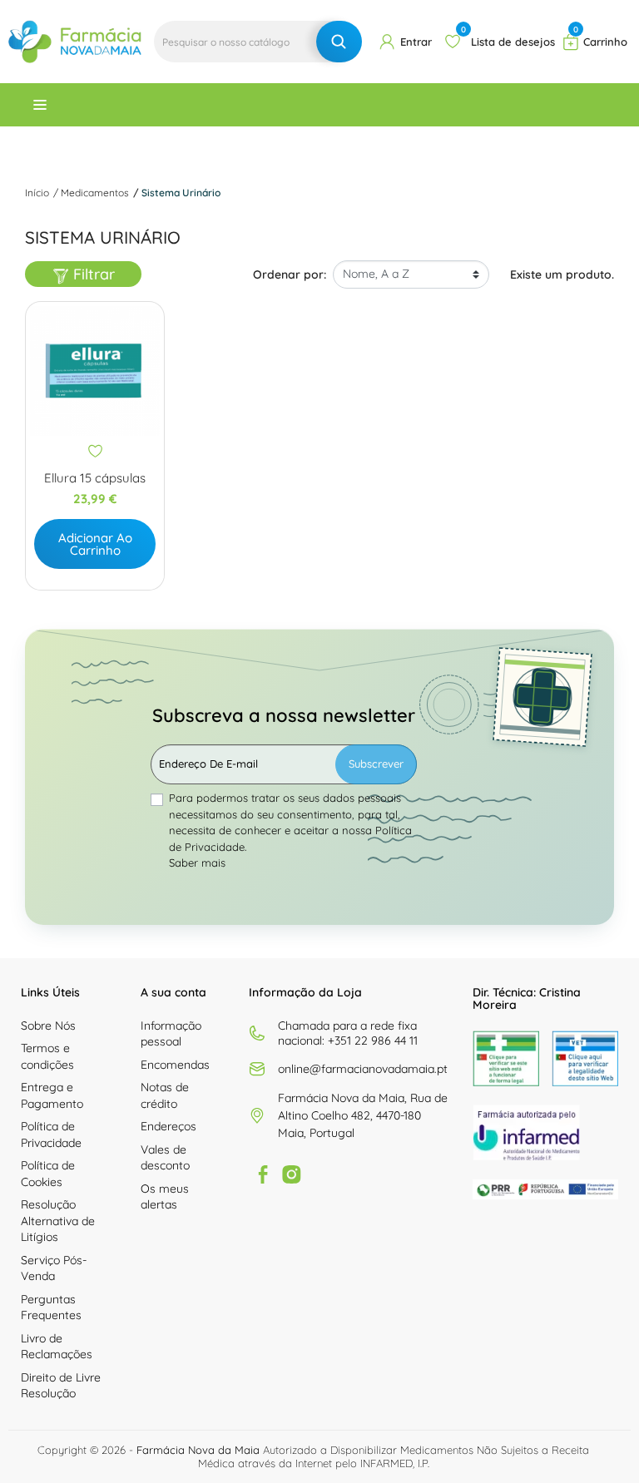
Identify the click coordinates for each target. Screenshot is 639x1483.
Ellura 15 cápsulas (95, 478)
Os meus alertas (165, 1197)
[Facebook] (263, 1174)
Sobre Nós (48, 1025)
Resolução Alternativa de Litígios (58, 1220)
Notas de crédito (165, 1095)
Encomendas (175, 1064)
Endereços (168, 1126)
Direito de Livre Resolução (61, 1385)
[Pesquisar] (339, 41)
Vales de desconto (165, 1158)
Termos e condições (47, 1056)
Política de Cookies (48, 1173)
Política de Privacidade (51, 1134)
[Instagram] (291, 1174)
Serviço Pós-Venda (54, 1268)
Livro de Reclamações (56, 1346)
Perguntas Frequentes (51, 1307)
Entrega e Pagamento (52, 1095)
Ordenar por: (289, 274)
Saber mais (197, 862)
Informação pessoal (171, 1034)
